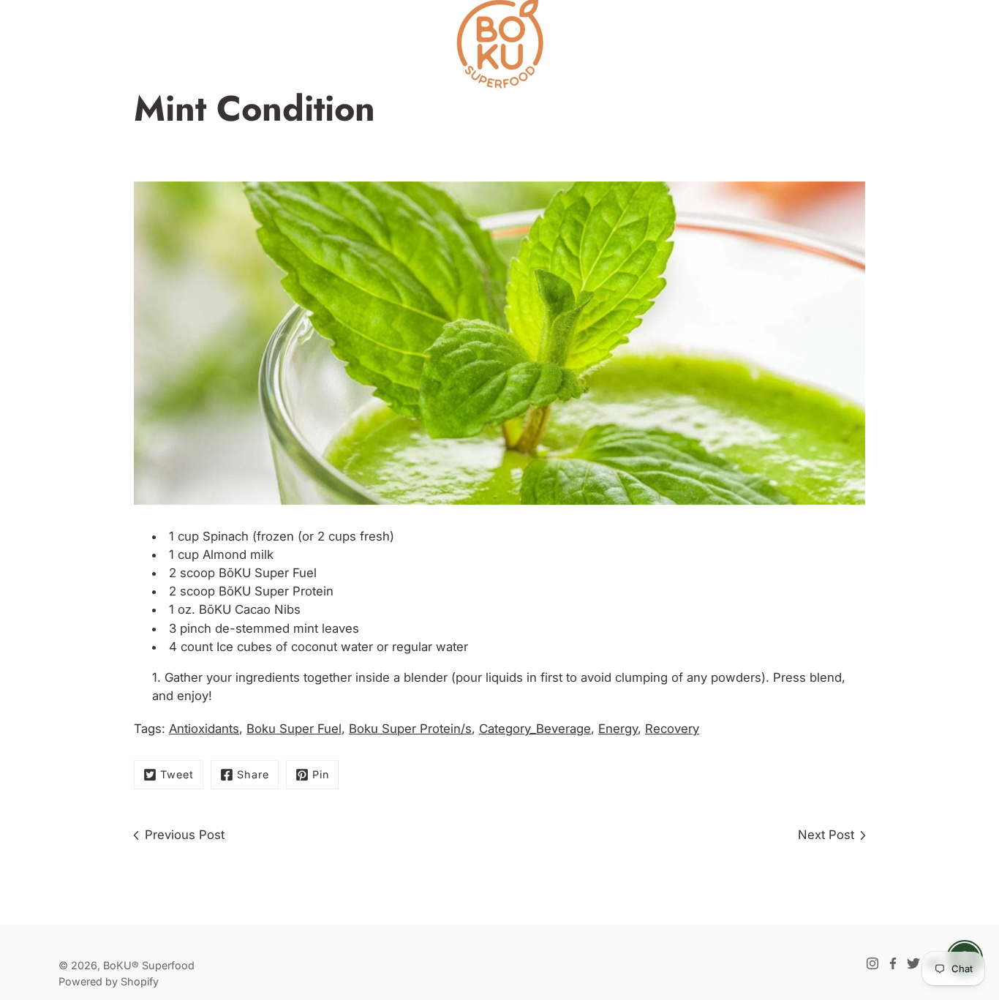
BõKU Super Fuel (268, 572)
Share (253, 774)
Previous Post (185, 834)
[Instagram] (872, 963)
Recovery (672, 728)
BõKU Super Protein (276, 591)
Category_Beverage (535, 728)
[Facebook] (893, 963)
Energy (618, 728)
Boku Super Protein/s (410, 728)
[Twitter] (913, 963)
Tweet (177, 774)
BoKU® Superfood (149, 965)
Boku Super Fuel (294, 728)
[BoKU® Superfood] (499, 43)
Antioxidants (204, 728)
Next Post (826, 834)
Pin (320, 774)
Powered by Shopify (109, 981)
